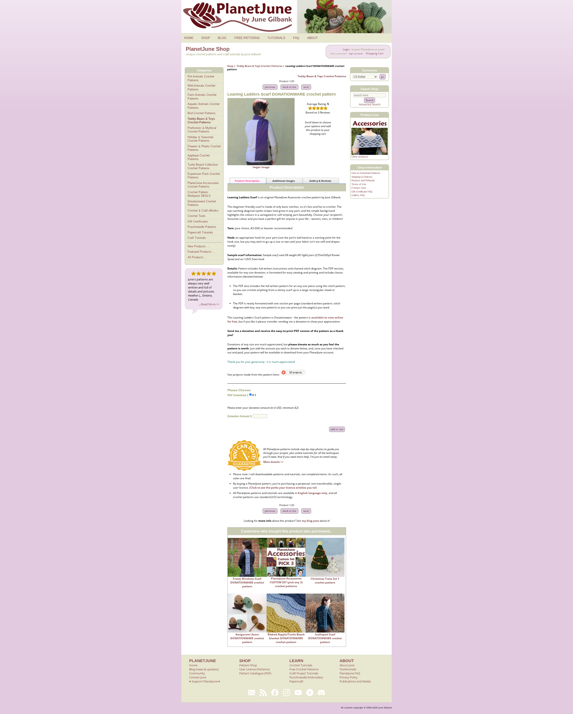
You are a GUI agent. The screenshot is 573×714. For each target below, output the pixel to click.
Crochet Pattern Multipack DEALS (199, 194)
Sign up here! (356, 53)
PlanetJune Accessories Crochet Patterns (203, 184)
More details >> (273, 462)
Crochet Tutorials (300, 665)
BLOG (222, 38)
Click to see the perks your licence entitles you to (282, 488)
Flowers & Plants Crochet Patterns (204, 148)
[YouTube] (298, 692)
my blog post (310, 521)
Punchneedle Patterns (202, 227)
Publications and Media (355, 681)
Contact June (358, 187)
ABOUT (312, 38)
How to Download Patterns (365, 173)
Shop (230, 66)
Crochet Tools (196, 216)
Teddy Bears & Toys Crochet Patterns (259, 66)
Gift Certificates (198, 221)
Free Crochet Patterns (304, 669)
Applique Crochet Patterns (199, 157)
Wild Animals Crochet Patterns (201, 87)
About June (347, 665)
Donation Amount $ (239, 416)
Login (346, 49)
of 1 (254, 395)
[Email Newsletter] (251, 692)
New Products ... (198, 246)
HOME (188, 38)
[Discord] (321, 692)
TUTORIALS (276, 38)
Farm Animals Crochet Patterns (202, 96)
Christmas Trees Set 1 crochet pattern (325, 580)
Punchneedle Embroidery (306, 677)
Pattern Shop (248, 665)
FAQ (296, 38)
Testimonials (348, 669)
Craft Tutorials (197, 237)
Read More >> (210, 304)
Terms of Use (358, 184)
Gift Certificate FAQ (361, 191)
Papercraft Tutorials (200, 232)
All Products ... (197, 257)
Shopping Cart (374, 53)
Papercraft (296, 681)
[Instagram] (286, 692)
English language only (312, 493)
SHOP (205, 38)
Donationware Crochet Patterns (202, 203)
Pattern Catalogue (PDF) (255, 673)
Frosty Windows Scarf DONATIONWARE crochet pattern (247, 582)
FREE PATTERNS (247, 38)
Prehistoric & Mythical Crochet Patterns (202, 129)
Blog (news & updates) (204, 669)
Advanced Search (370, 104)
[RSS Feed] (263, 692)
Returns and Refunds (363, 180)
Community (197, 673)
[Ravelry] (309, 692)
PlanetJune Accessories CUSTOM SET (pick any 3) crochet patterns (286, 582)
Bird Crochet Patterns (202, 113)
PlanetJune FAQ (350, 673)
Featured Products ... (201, 251)
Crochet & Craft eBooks (203, 210)
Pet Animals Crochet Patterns (201, 78)
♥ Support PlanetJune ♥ (204, 681)
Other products (359, 156)
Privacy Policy (349, 677)
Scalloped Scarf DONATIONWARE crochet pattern (325, 638)
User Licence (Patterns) (254, 669)
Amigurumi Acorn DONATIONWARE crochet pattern (247, 638)
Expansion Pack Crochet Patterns (204, 175)
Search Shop (369, 88)
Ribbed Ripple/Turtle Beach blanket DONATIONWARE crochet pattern (286, 638)
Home (193, 665)
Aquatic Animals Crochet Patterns (204, 105)
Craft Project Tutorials (303, 673)
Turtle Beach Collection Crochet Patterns (203, 166)
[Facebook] (274, 692)
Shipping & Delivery (361, 176)
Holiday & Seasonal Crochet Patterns (200, 139)
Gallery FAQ (358, 195)
